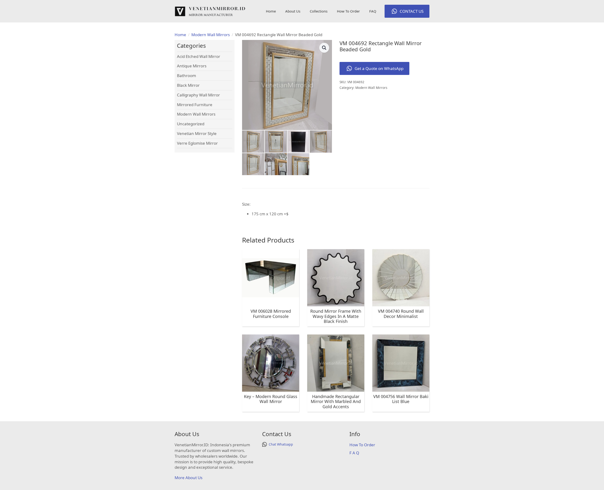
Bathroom (186, 75)
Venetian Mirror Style (197, 133)
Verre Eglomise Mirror (197, 143)
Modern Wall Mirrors (210, 34)
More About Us (188, 477)
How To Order (348, 11)
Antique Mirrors (191, 66)
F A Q (354, 452)
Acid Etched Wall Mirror (198, 56)
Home (271, 11)
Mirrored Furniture (194, 104)
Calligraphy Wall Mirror (198, 95)
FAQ (372, 11)
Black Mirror (188, 85)
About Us (292, 11)
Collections (318, 11)
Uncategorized (190, 123)
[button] (324, 48)
